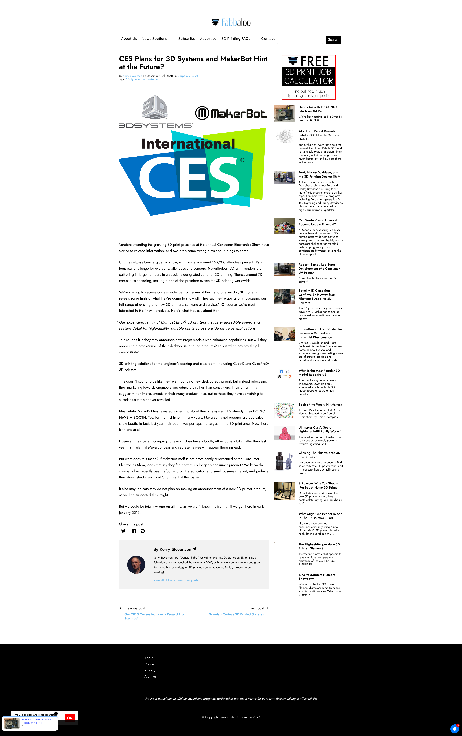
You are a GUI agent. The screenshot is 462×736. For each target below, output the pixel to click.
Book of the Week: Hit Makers (320, 404)
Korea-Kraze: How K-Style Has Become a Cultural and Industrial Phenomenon (320, 333)
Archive (150, 676)
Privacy (150, 670)
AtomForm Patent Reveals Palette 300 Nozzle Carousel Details (319, 135)
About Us (129, 38)
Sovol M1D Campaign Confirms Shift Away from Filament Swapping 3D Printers (317, 296)
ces (144, 79)
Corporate (184, 76)
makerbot (153, 79)
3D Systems (133, 79)
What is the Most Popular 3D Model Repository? (319, 372)
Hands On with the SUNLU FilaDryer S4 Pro (318, 109)
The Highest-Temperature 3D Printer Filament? (319, 546)
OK (69, 717)
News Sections (154, 38)
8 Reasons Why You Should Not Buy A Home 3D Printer (319, 485)
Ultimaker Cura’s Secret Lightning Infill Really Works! (320, 429)
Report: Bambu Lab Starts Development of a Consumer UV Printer (319, 268)
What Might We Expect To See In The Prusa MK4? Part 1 (320, 515)
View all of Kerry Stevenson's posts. (176, 580)
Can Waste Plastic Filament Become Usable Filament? (318, 222)
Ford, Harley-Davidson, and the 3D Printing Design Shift (319, 174)
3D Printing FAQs (235, 38)
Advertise (208, 38)
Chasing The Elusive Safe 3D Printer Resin (319, 455)
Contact (268, 38)
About (149, 658)
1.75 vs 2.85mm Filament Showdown (317, 576)
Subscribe (186, 38)
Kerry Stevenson (132, 76)
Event (194, 76)
